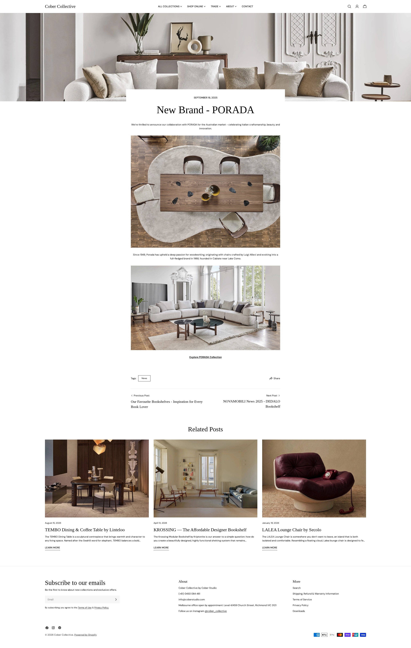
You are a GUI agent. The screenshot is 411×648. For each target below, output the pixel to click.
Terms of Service (302, 599)
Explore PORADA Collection (205, 357)
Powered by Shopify (85, 634)
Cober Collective (60, 6)
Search (297, 588)
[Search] (349, 6)
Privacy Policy (300, 605)
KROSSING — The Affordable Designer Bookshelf (200, 529)
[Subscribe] (116, 599)
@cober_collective (216, 611)
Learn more (52, 547)
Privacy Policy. (101, 607)
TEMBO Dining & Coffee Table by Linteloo (85, 529)
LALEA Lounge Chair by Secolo (291, 529)
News (144, 378)
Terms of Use (85, 607)
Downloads (299, 611)
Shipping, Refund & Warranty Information (316, 593)
